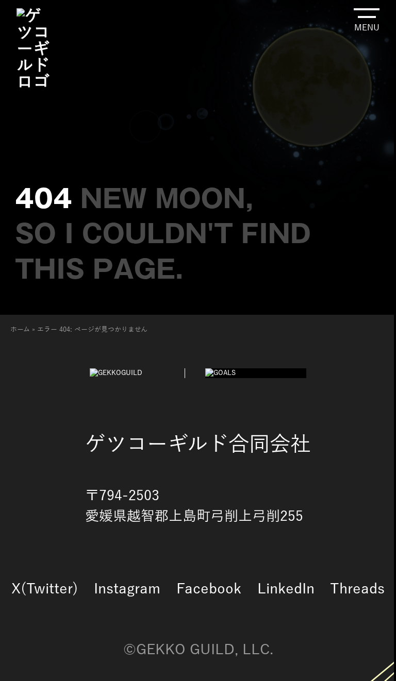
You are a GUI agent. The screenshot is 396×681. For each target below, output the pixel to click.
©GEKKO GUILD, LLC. (198, 650)
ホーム (20, 329)
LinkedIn (286, 589)
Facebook (208, 589)
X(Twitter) (44, 589)
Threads (357, 589)
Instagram (127, 589)
